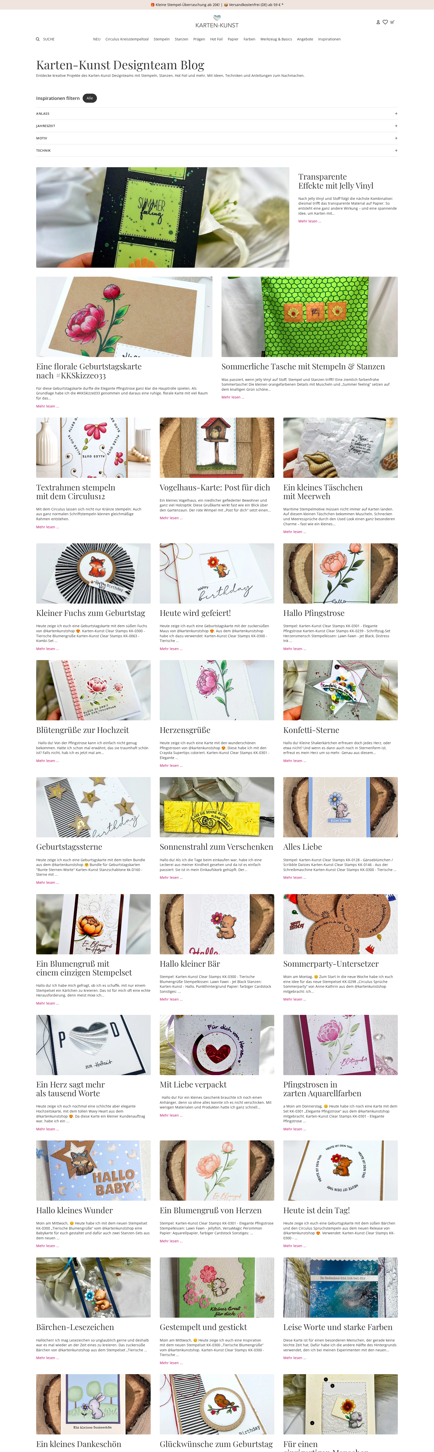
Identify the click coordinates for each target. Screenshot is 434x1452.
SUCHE (49, 39)
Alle (90, 98)
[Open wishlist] (385, 22)
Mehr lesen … (309, 221)
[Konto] (378, 22)
